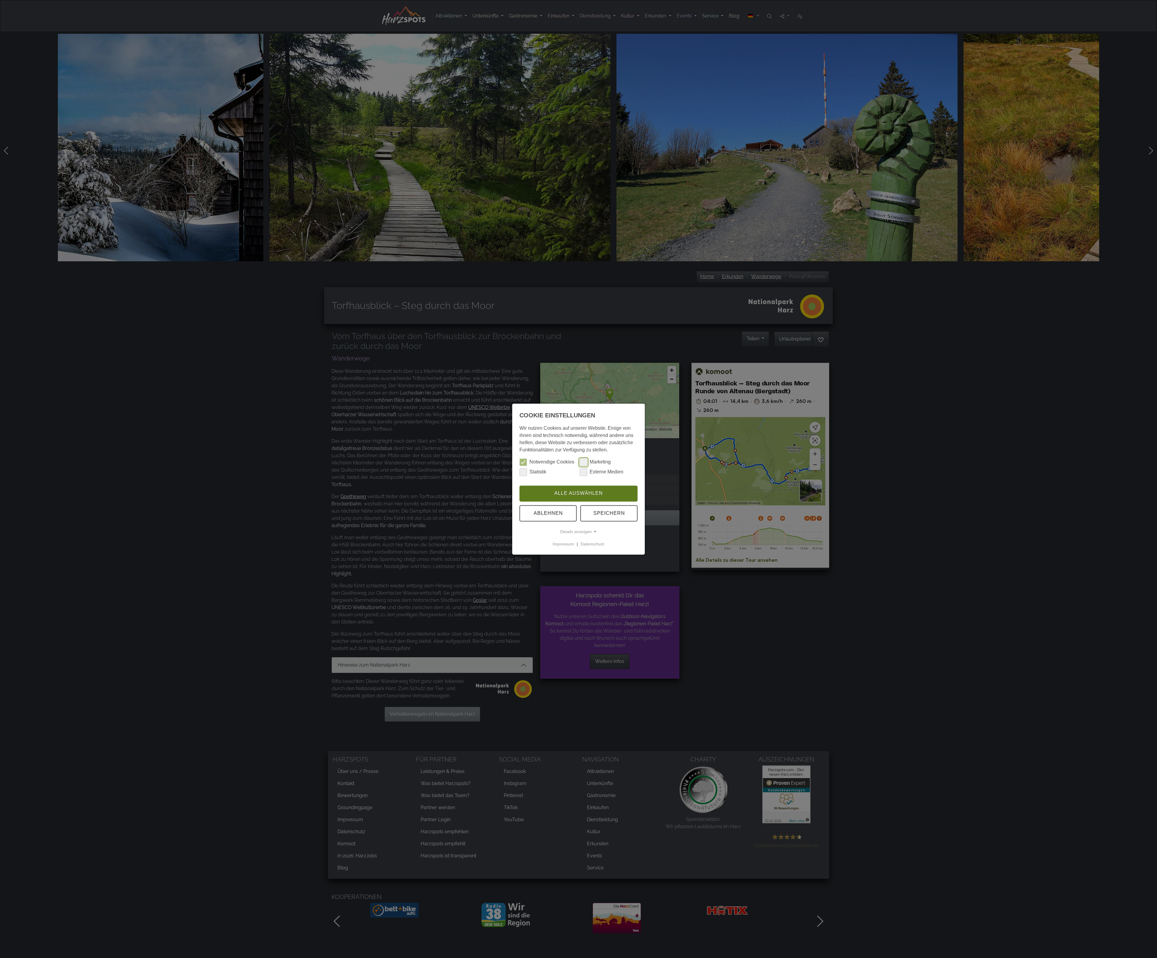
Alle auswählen (578, 493)
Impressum (563, 544)
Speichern (609, 513)
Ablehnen (548, 513)
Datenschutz (592, 544)
